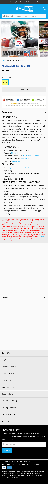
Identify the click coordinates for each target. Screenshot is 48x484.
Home (4, 60)
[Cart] (43, 8)
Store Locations (8, 387)
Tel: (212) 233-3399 (38, 464)
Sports (11, 168)
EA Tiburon (26, 156)
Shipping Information (10, 394)
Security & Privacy (9, 407)
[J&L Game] (24, 9)
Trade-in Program (9, 373)
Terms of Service (8, 414)
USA (12, 176)
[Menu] (4, 8)
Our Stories (6, 380)
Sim (32, 168)
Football (25, 168)
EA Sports (35, 156)
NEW (5, 82)
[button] (24, 89)
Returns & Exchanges (10, 401)
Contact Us (6, 353)
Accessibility (6, 421)
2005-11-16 (25, 158)
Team (18, 168)
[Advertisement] (24, 269)
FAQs (4, 360)
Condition (7, 78)
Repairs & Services (9, 366)
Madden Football (18, 161)
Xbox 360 (14, 153)
